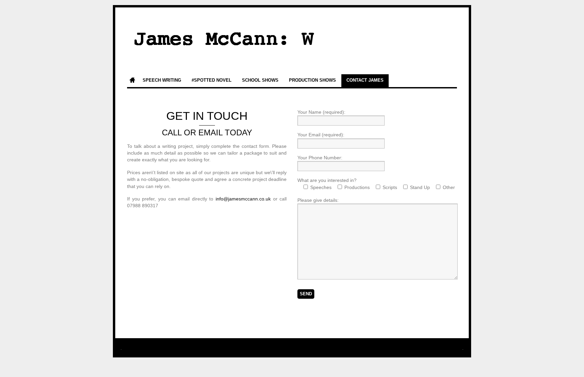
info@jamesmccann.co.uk (243, 198)
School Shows (260, 80)
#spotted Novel (212, 80)
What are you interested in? (327, 180)
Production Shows (312, 80)
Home (132, 80)
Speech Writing (162, 80)
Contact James (365, 80)
